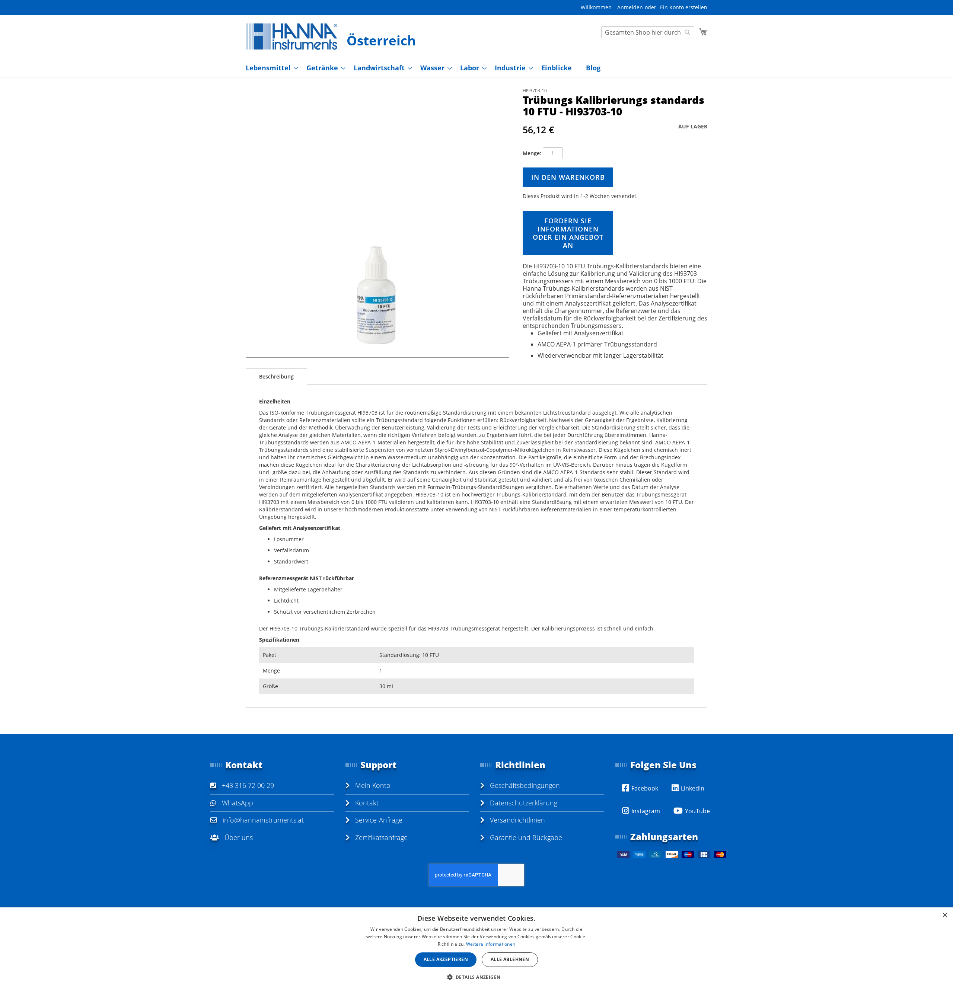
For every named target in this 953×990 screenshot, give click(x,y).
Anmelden (630, 7)
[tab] (276, 376)
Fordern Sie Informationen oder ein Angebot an (568, 233)
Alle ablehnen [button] (510, 959)
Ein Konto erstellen (683, 7)
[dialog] (476, 948)
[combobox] (647, 32)
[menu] (476, 68)
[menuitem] (269, 68)
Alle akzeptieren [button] (446, 959)
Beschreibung (276, 376)
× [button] (944, 915)
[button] (477, 977)
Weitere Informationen (490, 944)
